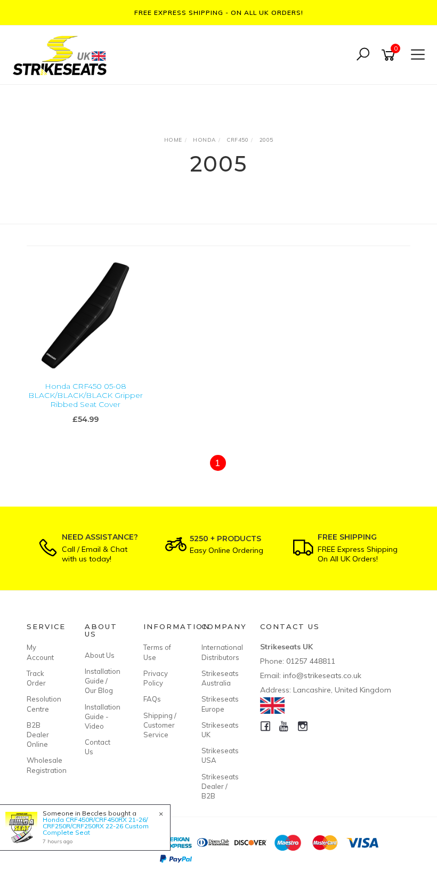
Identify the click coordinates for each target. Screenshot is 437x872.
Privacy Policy (155, 678)
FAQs (152, 699)
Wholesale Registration (44, 765)
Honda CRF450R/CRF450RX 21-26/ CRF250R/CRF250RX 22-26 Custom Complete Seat (96, 826)
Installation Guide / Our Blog (102, 681)
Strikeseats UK (218, 730)
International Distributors (218, 652)
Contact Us (97, 747)
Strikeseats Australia (218, 678)
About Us (100, 655)
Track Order (36, 678)
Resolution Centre (44, 704)
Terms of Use (157, 652)
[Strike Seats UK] (62, 54)
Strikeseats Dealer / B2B (218, 786)
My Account (40, 652)
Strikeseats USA (218, 755)
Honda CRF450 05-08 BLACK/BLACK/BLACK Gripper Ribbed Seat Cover (85, 395)
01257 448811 (310, 661)
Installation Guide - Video (102, 716)
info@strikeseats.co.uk (322, 675)
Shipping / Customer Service (159, 725)
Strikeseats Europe (218, 704)
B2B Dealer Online (38, 734)
